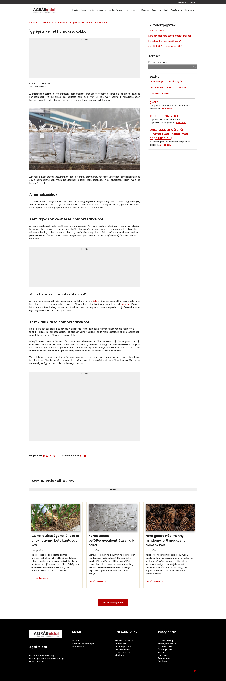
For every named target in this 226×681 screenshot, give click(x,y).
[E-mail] (47, 455)
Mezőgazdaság (79, 10)
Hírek (166, 10)
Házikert (64, 22)
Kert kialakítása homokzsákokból (165, 46)
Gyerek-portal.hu (123, 652)
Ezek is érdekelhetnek (52, 480)
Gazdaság (156, 10)
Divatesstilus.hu (122, 649)
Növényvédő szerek (161, 87)
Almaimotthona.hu (124, 641)
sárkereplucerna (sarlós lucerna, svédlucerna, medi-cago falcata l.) (170, 134)
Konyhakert (190, 10)
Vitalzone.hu (120, 643)
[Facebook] (43, 455)
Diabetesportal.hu (123, 646)
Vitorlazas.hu (121, 655)
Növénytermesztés (97, 10)
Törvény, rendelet (160, 93)
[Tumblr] (54, 455)
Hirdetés (84, 40)
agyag (125, 304)
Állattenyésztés (132, 10)
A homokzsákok (156, 30)
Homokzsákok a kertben (186, 2)
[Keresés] (194, 66)
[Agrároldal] (43, 10)
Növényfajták (175, 81)
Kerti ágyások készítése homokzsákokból (169, 35)
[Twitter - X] (50, 455)
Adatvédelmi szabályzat (83, 643)
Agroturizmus (177, 10)
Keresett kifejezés (157, 62)
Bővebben (166, 108)
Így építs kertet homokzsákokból (90, 22)
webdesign (50, 655)
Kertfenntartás (115, 10)
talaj (95, 301)
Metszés (145, 10)
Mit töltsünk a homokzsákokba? (164, 41)
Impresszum (78, 646)
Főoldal (33, 22)
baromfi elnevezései (164, 116)
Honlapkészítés (36, 655)
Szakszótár (181, 87)
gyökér (154, 102)
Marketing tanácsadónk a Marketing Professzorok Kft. (46, 660)
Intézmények (158, 81)
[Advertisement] (84, 59)
